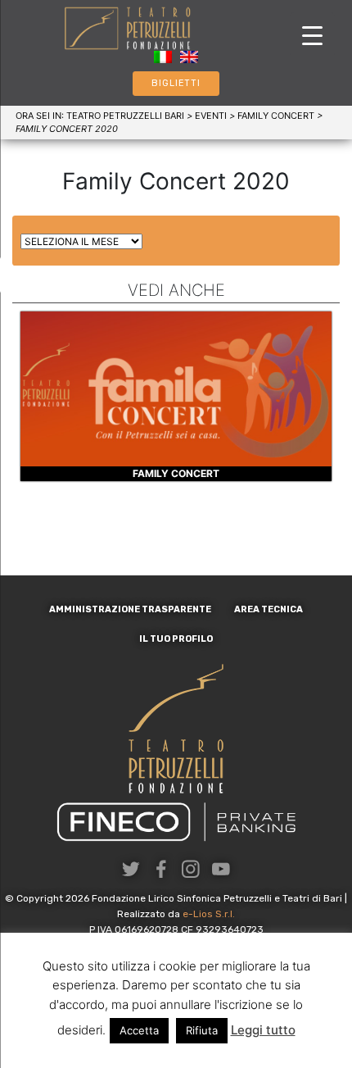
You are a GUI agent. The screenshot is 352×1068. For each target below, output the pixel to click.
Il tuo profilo (176, 639)
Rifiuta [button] (202, 1030)
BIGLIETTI (176, 83)
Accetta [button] (139, 1030)
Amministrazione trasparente (130, 609)
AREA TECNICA (268, 609)
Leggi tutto (263, 1030)
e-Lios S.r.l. (209, 914)
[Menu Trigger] (312, 34)
